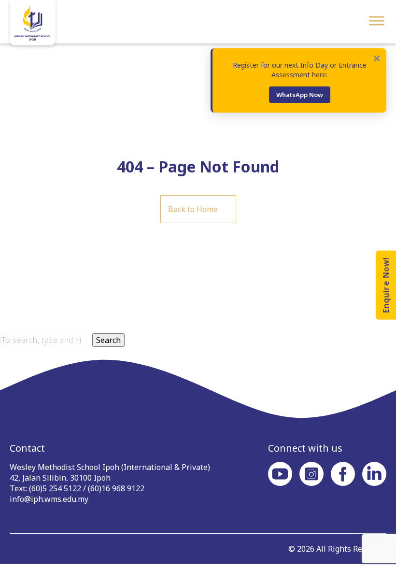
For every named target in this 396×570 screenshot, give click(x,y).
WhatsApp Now (299, 94)
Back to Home (193, 209)
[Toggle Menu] (376, 20)
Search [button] (108, 340)
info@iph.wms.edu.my (49, 499)
